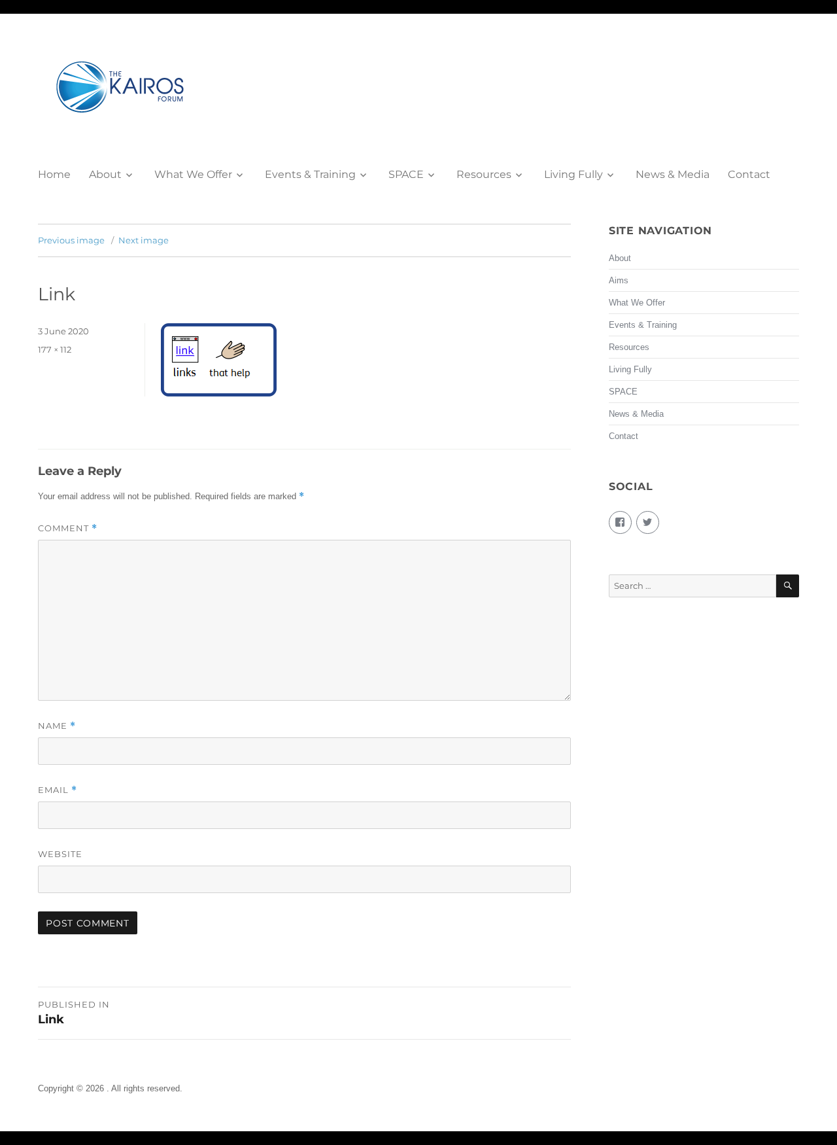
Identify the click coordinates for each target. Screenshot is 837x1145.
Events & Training (310, 174)
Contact (749, 174)
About (105, 174)
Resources (483, 174)
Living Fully (573, 174)
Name (57, 725)
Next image (143, 240)
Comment (67, 528)
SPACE (406, 174)
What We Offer (193, 174)
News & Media (672, 174)
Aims (618, 280)
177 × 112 (54, 349)
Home (54, 174)
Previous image (71, 240)
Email (57, 790)
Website (60, 854)
